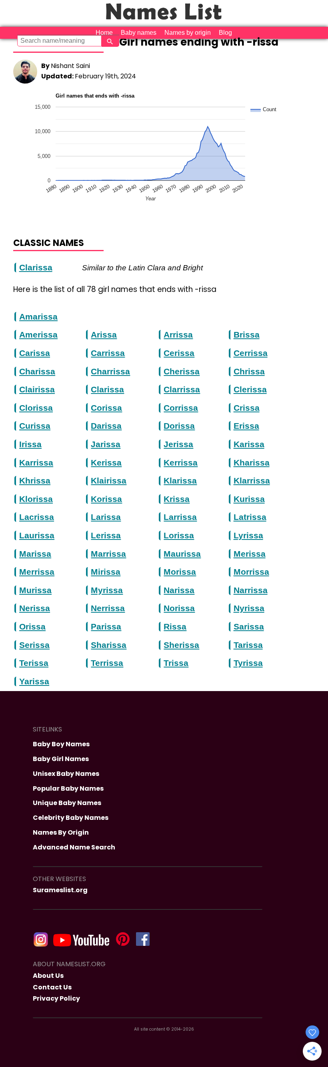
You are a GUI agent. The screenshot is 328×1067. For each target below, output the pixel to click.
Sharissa (108, 645)
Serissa (34, 645)
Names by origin (187, 32)
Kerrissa (181, 463)
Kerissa (106, 463)
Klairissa (108, 481)
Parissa (106, 626)
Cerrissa (251, 353)
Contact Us (52, 987)
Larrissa (180, 517)
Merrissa (36, 572)
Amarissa (38, 317)
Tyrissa (248, 663)
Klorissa (36, 499)
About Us (48, 975)
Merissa (250, 554)
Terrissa (107, 663)
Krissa (177, 499)
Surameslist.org (60, 890)
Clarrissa (182, 389)
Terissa (33, 663)
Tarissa (248, 645)
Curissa (34, 426)
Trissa (176, 663)
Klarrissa (252, 481)
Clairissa (37, 389)
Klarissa (180, 481)
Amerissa (38, 335)
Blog (225, 32)
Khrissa (34, 481)
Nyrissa (249, 608)
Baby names (138, 32)
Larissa (106, 517)
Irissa (30, 444)
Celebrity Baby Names (70, 817)
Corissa (106, 408)
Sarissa (249, 626)
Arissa (104, 335)
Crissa (247, 408)
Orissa (32, 626)
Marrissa (108, 554)
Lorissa (179, 535)
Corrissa (181, 408)
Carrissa (108, 353)
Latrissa (250, 517)
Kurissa (249, 499)
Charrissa (110, 371)
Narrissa (251, 590)
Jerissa (178, 444)
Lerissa (106, 535)
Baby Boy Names (61, 744)
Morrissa (251, 572)
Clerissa (250, 389)
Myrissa (107, 590)
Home (104, 32)
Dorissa (179, 426)
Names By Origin (61, 832)
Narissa (179, 590)
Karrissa (36, 463)
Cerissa (179, 353)
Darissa (106, 426)
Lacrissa (36, 517)
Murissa (35, 590)
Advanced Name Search (74, 847)
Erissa (246, 426)
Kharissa (252, 463)
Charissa (37, 371)
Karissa (249, 444)
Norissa (179, 608)
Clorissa (36, 408)
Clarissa (35, 267)
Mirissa (105, 572)
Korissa (106, 499)
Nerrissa (108, 608)
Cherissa (182, 371)
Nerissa (34, 608)
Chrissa (249, 371)
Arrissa (178, 335)
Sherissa (181, 645)
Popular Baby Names (68, 788)
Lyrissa (248, 535)
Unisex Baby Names (66, 773)
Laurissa (36, 535)
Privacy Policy (56, 998)
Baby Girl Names (61, 758)
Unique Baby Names (67, 802)
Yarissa (34, 681)
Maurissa (182, 554)
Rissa (175, 626)
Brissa (247, 335)
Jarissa (105, 444)
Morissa (180, 572)
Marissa (35, 554)
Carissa (34, 353)
